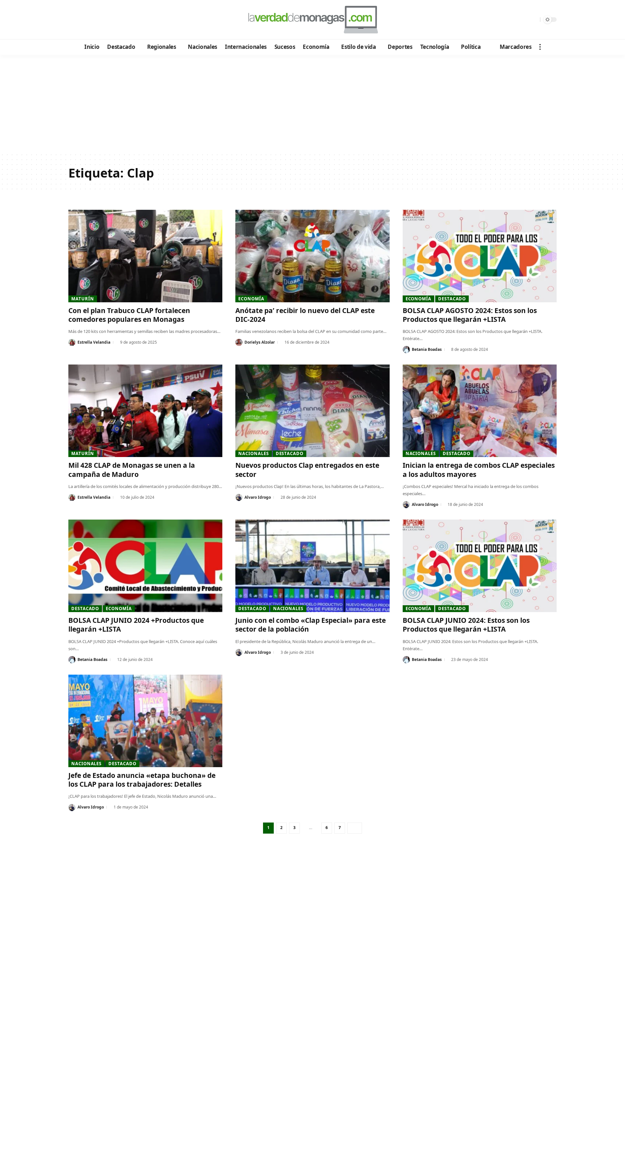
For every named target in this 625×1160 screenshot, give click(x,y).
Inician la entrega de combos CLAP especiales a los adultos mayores (479, 470)
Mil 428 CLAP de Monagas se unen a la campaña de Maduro (131, 470)
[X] (83, 19)
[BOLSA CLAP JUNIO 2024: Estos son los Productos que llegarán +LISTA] (480, 566)
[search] (533, 19)
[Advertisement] (312, 103)
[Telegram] (109, 19)
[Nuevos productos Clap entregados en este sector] (312, 411)
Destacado (452, 299)
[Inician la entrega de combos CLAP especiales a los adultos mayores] (480, 411)
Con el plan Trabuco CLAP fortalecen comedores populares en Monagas (129, 315)
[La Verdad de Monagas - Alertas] (312, 19)
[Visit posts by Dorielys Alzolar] (239, 342)
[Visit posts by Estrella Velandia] (72, 342)
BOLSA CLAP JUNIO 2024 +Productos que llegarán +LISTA (136, 625)
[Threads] (127, 19)
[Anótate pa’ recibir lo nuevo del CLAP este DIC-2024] (312, 256)
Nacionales (253, 453)
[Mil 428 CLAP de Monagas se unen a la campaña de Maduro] (145, 411)
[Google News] (92, 19)
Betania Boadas (427, 349)
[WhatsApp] (118, 19)
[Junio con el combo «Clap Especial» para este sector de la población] (312, 566)
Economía (251, 299)
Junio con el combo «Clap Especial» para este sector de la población (310, 625)
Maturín (82, 299)
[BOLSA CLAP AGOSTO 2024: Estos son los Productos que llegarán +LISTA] (480, 256)
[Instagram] (100, 19)
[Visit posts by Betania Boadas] (406, 349)
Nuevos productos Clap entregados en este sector (307, 470)
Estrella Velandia (93, 342)
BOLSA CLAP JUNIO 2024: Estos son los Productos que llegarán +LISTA (466, 625)
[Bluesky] (136, 19)
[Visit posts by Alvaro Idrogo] (239, 497)
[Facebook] (74, 19)
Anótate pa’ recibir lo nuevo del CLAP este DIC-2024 (305, 315)
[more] (540, 47)
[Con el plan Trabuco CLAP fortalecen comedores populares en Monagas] (145, 256)
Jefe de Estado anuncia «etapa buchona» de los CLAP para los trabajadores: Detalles (141, 780)
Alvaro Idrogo (257, 497)
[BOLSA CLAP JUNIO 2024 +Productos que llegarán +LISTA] (145, 566)
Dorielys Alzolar (259, 342)
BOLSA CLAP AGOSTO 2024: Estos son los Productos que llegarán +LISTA (470, 315)
